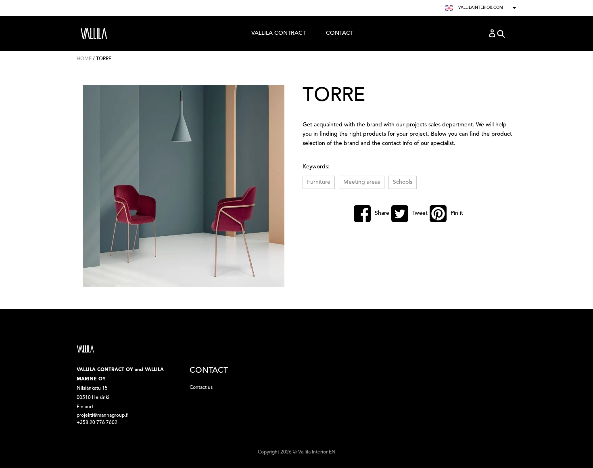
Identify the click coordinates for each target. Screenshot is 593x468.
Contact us (201, 387)
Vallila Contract (278, 35)
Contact (339, 33)
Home (84, 59)
